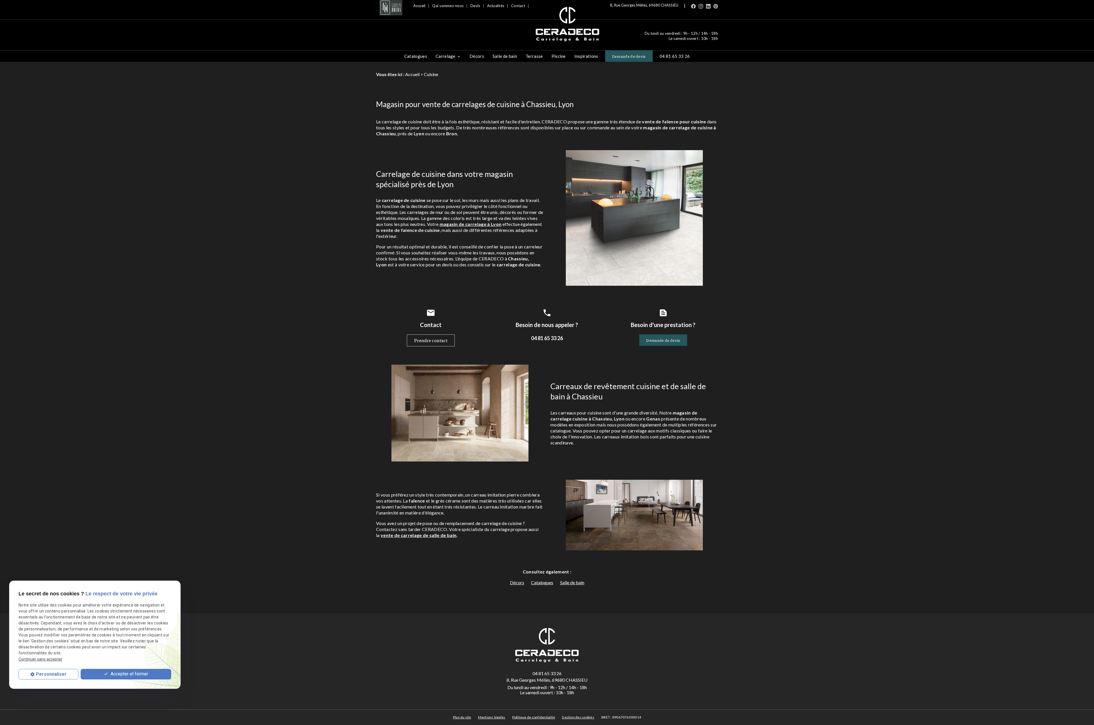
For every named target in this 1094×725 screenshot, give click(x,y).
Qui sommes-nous (448, 5)
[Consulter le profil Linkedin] (708, 5)
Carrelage (446, 56)
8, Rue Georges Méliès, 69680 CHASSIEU (644, 5)
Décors (477, 56)
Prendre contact (431, 340)
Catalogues (415, 56)
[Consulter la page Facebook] (693, 5)
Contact (518, 5)
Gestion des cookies (578, 717)
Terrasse (534, 56)
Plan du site (462, 717)
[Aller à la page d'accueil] (568, 24)
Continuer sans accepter (40, 659)
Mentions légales (491, 717)
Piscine (559, 56)
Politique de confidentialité (533, 717)
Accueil (419, 5)
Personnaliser (51, 674)
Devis (475, 5)
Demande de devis (629, 56)
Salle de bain (505, 56)
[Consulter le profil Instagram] (701, 5)
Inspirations (586, 56)
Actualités (496, 5)
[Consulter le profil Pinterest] (715, 5)
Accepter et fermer (128, 674)
